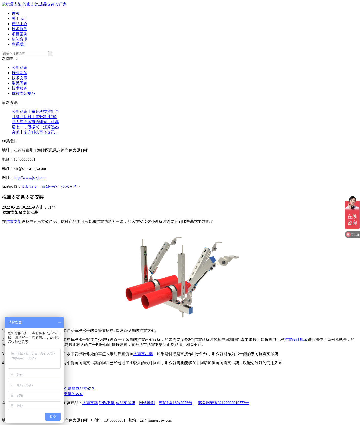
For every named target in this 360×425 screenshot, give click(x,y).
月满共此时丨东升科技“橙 (34, 117)
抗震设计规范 (296, 339)
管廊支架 (107, 403)
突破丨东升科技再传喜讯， (35, 132)
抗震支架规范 (23, 93)
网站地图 (147, 403)
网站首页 (29, 187)
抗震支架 (14, 221)
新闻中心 (49, 187)
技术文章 (19, 78)
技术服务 (19, 88)
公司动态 (19, 68)
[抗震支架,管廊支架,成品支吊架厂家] (34, 4)
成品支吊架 (125, 403)
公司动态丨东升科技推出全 (35, 111)
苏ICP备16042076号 (175, 403)
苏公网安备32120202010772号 (223, 403)
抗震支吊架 (143, 354)
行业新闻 (19, 73)
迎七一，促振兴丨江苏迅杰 (35, 127)
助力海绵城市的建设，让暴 (35, 122)
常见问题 (19, 83)
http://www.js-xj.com (30, 177)
